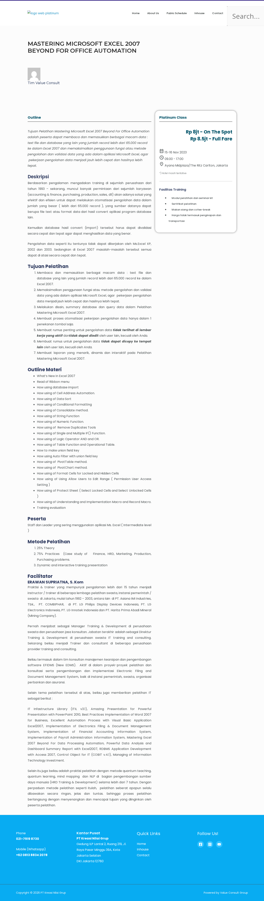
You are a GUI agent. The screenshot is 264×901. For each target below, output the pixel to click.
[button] (232, 3)
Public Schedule (177, 13)
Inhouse (199, 13)
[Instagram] (210, 844)
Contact (217, 13)
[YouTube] (219, 844)
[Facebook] (200, 844)
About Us (153, 13)
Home (136, 13)
